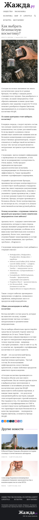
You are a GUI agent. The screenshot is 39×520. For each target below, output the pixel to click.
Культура (7, 20)
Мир (16, 16)
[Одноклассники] (5, 421)
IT (21, 16)
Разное (3, 486)
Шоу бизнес (18, 20)
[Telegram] (21, 421)
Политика (7, 16)
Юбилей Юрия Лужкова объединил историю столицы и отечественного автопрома (18, 452)
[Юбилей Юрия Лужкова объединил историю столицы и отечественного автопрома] (19, 449)
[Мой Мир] (8, 421)
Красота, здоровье (7, 37)
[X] (10, 421)
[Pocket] (16, 421)
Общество (8, 11)
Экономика (20, 11)
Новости (4, 457)
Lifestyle (27, 16)
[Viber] (18, 421)
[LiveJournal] (13, 421)
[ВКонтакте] (2, 421)
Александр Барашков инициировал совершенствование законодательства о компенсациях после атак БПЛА (17, 480)
